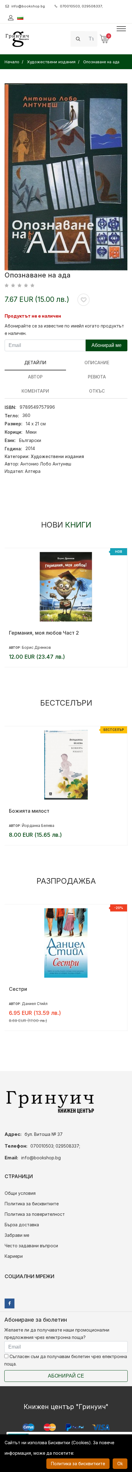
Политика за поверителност (35, 1214)
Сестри (18, 989)
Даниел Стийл (35, 1003)
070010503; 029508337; (81, 6)
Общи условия (20, 1193)
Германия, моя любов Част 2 (44, 633)
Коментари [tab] (35, 391)
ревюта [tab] (97, 376)
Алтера (33, 471)
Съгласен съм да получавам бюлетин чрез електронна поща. (65, 1360)
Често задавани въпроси (31, 1245)
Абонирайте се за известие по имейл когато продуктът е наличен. (64, 329)
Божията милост (29, 811)
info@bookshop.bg (28, 6)
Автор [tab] (35, 376)
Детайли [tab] (35, 362)
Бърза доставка (22, 1224)
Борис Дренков (36, 647)
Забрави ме (17, 1235)
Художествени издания (57, 456)
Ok (120, 1463)
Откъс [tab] (97, 391)
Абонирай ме (106, 345)
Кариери (14, 1256)
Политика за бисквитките (32, 1203)
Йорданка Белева (38, 825)
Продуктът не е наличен (33, 316)
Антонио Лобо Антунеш (45, 463)
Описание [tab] (96, 362)
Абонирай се (66, 1375)
